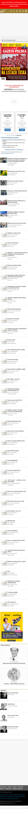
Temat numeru (13, 226)
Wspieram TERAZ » (14, 6)
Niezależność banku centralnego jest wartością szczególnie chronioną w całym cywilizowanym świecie (17, 160)
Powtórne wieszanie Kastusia (15, 181)
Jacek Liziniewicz (14, 173)
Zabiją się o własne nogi (14, 233)
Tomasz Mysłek (13, 413)
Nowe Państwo (10, 795)
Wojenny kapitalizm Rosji (14, 421)
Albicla (23, 796)
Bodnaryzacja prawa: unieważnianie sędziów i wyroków (17, 329)
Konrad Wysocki (13, 442)
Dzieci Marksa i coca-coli (14, 511)
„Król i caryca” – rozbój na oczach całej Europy (16, 480)
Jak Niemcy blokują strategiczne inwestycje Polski (16, 212)
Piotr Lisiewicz (13, 244)
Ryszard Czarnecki (14, 371)
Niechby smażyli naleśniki (14, 265)
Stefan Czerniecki (14, 542)
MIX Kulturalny (11, 521)
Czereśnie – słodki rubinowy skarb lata (14, 684)
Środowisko (12, 174)
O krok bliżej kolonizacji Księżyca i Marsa (16, 551)
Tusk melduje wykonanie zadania (16, 349)
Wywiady (12, 165)
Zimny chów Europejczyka (14, 309)
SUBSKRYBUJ (8, 89)
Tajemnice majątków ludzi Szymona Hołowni (17, 298)
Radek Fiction (11, 704)
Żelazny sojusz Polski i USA (15, 400)
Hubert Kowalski (14, 215)
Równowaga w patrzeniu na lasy (16, 171)
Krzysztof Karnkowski (15, 311)
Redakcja (12, 341)
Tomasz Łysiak (13, 183)
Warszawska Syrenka (13, 451)
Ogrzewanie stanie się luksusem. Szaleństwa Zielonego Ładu (16, 275)
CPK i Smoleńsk (12, 602)
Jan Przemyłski (13, 553)
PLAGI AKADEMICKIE (13, 460)
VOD (16, 795)
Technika (12, 555)
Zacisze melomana (12, 530)
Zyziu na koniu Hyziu (13, 243)
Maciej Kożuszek (14, 192)
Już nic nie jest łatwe (13, 715)
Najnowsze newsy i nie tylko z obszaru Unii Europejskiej (15, 410)
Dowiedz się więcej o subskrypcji (14, 149)
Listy (9, 571)
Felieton (12, 246)
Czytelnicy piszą (13, 574)
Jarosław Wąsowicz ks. (12, 728)
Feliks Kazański (13, 433)
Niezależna (2, 795)
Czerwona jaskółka (13, 592)
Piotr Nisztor (13, 301)
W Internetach (11, 340)
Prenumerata (3, 787)
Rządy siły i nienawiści (13, 319)
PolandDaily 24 (15, 798)
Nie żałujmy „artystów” (14, 379)
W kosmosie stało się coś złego (16, 501)
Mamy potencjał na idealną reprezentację (14, 663)
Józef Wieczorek (13, 462)
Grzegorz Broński (14, 332)
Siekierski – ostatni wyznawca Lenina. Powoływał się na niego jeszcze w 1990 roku (18, 254)
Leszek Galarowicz (14, 392)
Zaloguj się (18, 135)
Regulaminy (8, 789)
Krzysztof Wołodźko (14, 204)
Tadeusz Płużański (14, 472)
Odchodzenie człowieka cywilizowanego (14, 581)
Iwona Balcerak (13, 563)
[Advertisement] (14, 24)
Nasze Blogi (21, 795)
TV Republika (17, 796)
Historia (12, 184)
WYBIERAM (7, 129)
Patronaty (20, 787)
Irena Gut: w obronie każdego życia (17, 491)
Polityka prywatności (17, 789)
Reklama (2, 789)
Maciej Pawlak (13, 163)
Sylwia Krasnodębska (15, 483)
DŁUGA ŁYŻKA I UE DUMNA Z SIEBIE (16, 369)
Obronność (12, 444)
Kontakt (9, 787)
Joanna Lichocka (13, 267)
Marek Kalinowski (14, 532)
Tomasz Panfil (13, 452)
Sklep (8, 798)
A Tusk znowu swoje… (13, 359)
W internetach (13, 343)
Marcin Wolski (13, 512)
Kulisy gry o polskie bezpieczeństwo (17, 191)
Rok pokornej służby (13, 727)
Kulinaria (12, 565)
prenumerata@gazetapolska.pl (7, 153)
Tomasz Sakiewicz (14, 235)
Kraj (11, 217)
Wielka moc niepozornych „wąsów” (17, 561)
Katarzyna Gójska (14, 604)
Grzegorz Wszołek (14, 289)
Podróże (12, 544)
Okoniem (12, 605)
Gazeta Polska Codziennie (6, 796)
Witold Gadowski (14, 361)
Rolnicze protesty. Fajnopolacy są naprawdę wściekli (16, 201)
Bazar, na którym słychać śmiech (16, 540)
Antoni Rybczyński (14, 423)
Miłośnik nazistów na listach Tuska (17, 223)
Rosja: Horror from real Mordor (16, 431)
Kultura (11, 485)
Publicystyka (13, 205)
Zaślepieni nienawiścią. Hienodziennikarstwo (14, 389)
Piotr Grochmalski (14, 402)
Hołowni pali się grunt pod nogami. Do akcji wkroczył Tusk (17, 287)
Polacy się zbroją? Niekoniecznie (16, 441)
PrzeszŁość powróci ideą (14, 470)
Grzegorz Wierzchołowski (16, 225)
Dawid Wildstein (14, 351)
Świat (11, 194)
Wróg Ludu (12, 236)
